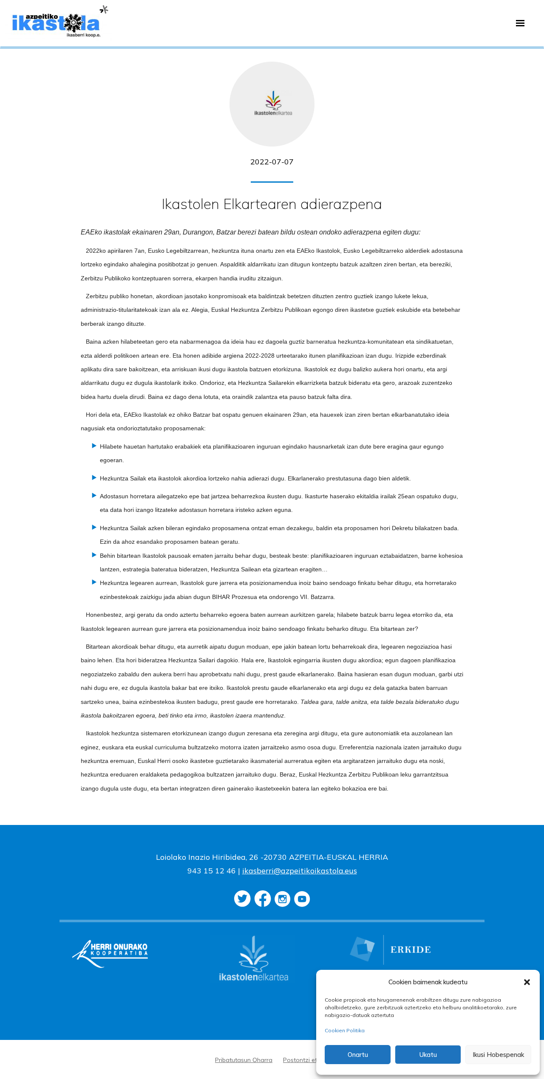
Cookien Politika (345, 1030)
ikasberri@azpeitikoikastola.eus (299, 871)
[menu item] (520, 23)
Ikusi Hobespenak (498, 1055)
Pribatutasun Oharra (243, 1060)
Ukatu (428, 1055)
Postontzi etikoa (306, 1060)
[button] (527, 982)
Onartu (358, 1055)
